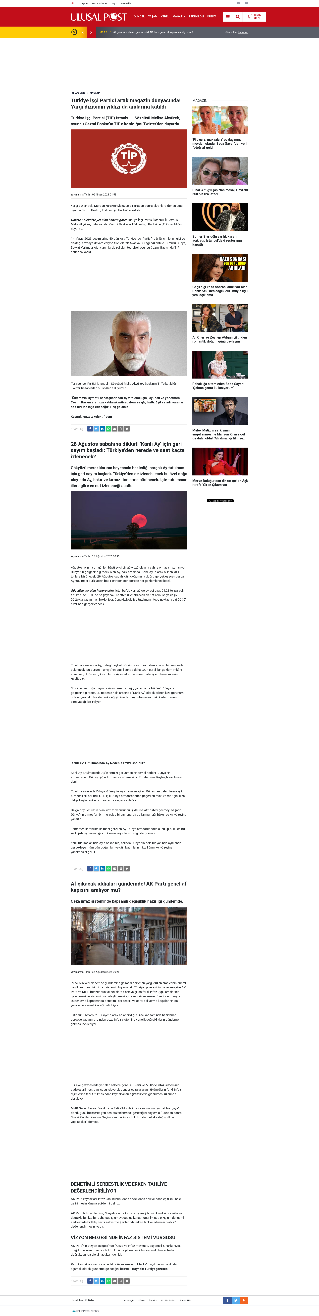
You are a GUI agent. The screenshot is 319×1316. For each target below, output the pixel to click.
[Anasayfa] (72, 3)
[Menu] (228, 17)
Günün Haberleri (99, 3)
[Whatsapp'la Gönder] (108, 428)
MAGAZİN (179, 16)
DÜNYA (211, 16)
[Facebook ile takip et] (227, 1300)
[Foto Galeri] (246, 3)
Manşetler (83, 3)
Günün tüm (236, 32)
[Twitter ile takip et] (236, 1300)
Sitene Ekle (126, 3)
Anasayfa (129, 1300)
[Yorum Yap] (127, 428)
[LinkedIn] (102, 428)
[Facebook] (90, 428)
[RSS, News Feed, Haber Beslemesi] (244, 1300)
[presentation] (83, 32)
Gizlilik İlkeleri (168, 1300)
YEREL (165, 16)
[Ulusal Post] (99, 16)
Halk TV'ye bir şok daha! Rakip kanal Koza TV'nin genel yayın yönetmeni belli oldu (157, 32)
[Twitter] (96, 428)
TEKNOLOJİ (196, 16)
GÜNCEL (139, 16)
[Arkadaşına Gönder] (114, 428)
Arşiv (114, 3)
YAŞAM (153, 16)
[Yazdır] (120, 428)
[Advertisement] (159, 63)
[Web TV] (238, 3)
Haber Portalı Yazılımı (87, 1311)
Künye (142, 1300)
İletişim (153, 1300)
